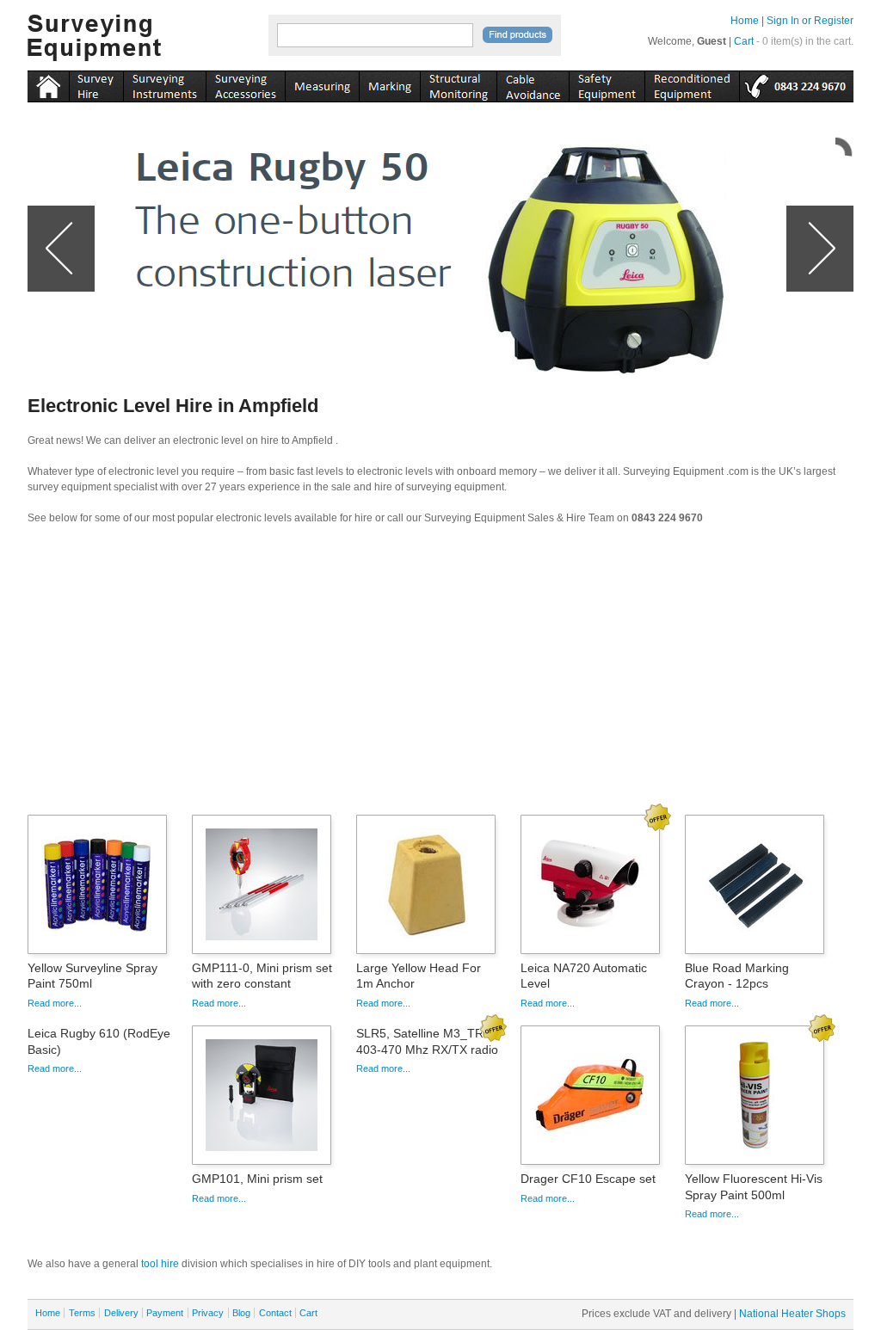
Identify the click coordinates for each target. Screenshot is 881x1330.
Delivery (121, 1313)
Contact (275, 1313)
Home (744, 21)
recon (691, 83)
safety (606, 83)
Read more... (55, 1003)
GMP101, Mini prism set (257, 1178)
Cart (744, 41)
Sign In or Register (810, 21)
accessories (245, 83)
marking (389, 83)
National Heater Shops (792, 1314)
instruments (96, 83)
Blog (241, 1313)
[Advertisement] (440, 675)
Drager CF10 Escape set (588, 1178)
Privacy (208, 1313)
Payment (164, 1313)
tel (796, 83)
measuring (322, 83)
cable (532, 83)
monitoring (458, 83)
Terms (82, 1313)
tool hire (160, 1264)
